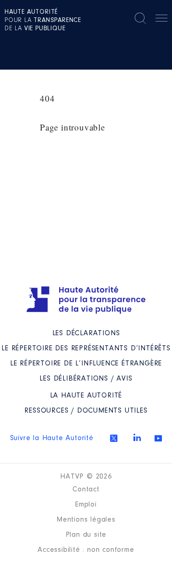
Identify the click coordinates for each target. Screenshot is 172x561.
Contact (86, 489)
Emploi (86, 504)
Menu (161, 20)
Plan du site (86, 535)
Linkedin (137, 437)
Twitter (113, 438)
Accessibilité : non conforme (86, 550)
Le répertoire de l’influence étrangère (86, 363)
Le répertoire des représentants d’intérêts (86, 348)
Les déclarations (86, 333)
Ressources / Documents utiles (85, 410)
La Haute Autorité (86, 395)
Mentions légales (86, 519)
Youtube (158, 438)
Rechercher (140, 18)
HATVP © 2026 (86, 476)
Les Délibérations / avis (85, 378)
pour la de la (43, 20)
